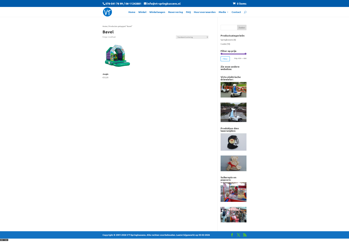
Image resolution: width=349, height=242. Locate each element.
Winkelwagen (157, 12)
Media (222, 12)
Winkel (142, 12)
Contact (236, 12)
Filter (225, 58)
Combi (223, 44)
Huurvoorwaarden (205, 12)
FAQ (188, 12)
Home (131, 12)
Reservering (175, 12)
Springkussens (227, 39)
